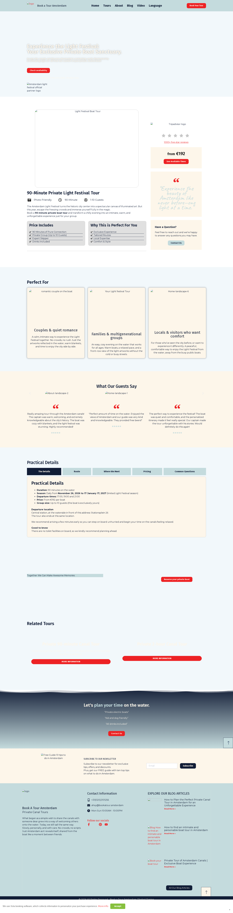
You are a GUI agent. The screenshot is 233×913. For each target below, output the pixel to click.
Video (141, 5)
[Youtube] (106, 824)
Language (155, 5)
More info (103, 906)
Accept (117, 906)
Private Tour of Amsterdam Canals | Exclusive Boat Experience (186, 862)
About (119, 5)
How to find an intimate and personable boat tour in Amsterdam (186, 829)
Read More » (170, 809)
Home (95, 5)
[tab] (44, 471)
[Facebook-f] (88, 824)
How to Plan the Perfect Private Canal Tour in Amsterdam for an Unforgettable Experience (187, 802)
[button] (30, 393)
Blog (130, 5)
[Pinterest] (100, 824)
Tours (107, 5)
